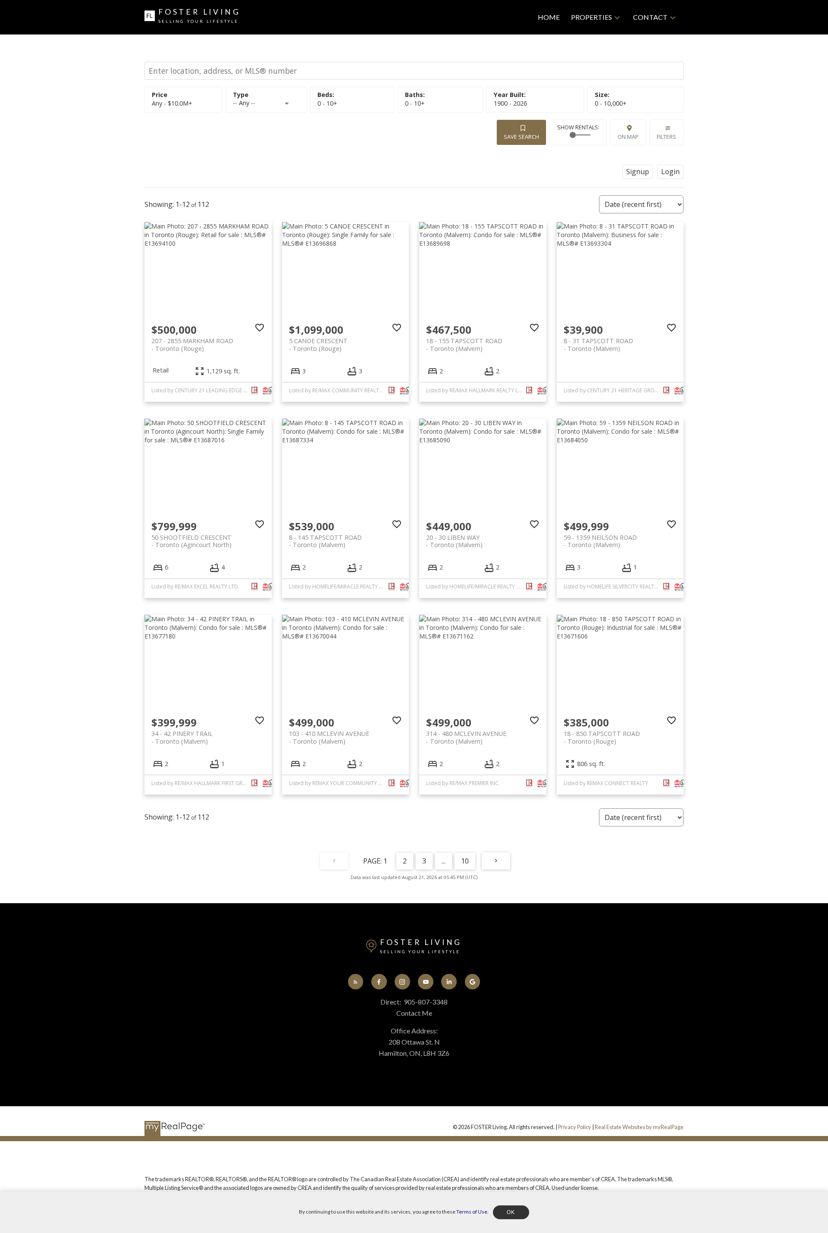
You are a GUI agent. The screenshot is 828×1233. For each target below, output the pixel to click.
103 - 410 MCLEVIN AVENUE (329, 737)
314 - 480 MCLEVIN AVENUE (466, 737)
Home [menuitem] (549, 17)
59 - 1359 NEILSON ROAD (600, 541)
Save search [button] (521, 137)
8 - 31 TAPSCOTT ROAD (598, 344)
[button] (356, 981)
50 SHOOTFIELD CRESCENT (191, 541)
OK (511, 1212)
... (443, 861)
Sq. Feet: (611, 103)
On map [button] (628, 137)
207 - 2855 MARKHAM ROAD (192, 344)
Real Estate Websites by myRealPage (639, 1126)
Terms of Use (471, 1211)
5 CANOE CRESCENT (318, 344)
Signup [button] (637, 171)
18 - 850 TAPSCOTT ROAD (602, 737)
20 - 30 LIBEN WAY (454, 541)
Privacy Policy (574, 1126)
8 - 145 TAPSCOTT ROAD (325, 541)
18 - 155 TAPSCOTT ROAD (464, 344)
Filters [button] (666, 137)
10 (465, 861)
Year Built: (510, 103)
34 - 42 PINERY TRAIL (182, 737)
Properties (591, 17)
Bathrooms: (415, 103)
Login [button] (670, 171)
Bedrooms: (327, 103)
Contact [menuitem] (650, 17)
